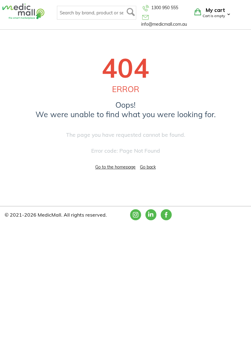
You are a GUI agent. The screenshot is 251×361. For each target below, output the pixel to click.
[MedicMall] (23, 11)
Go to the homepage (115, 167)
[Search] (131, 13)
